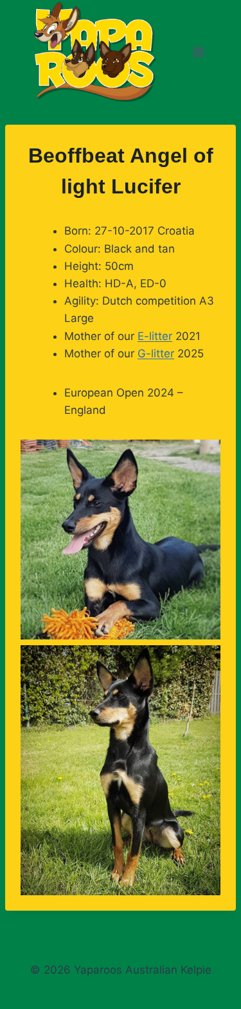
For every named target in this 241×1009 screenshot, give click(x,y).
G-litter (156, 353)
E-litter (155, 336)
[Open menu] (198, 52)
